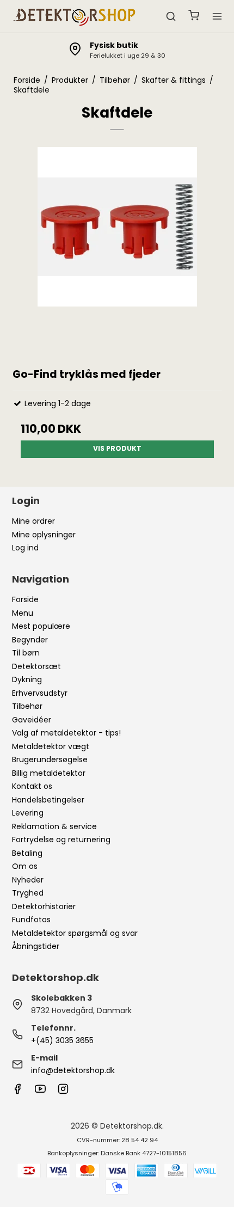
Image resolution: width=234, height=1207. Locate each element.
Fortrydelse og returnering (61, 839)
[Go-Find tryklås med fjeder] (117, 252)
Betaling (27, 853)
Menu (22, 613)
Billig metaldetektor (48, 773)
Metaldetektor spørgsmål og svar (75, 933)
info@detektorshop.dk (73, 1070)
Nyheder (28, 879)
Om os (25, 866)
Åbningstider (35, 946)
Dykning (27, 679)
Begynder (30, 639)
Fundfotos (31, 919)
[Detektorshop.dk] (74, 16)
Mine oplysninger (44, 534)
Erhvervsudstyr (39, 693)
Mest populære (41, 626)
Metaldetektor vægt (50, 746)
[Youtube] (40, 1091)
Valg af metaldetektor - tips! (66, 732)
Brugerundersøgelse (50, 759)
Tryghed (28, 892)
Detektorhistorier (44, 906)
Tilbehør (27, 706)
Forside (25, 599)
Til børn (26, 652)
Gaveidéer (31, 719)
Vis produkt (117, 448)
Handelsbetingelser (48, 799)
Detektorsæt (36, 666)
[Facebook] (17, 1091)
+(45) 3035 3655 (62, 1040)
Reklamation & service (54, 826)
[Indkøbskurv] (193, 16)
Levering (28, 812)
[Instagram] (63, 1091)
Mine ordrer (33, 521)
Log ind (25, 547)
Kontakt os (32, 786)
